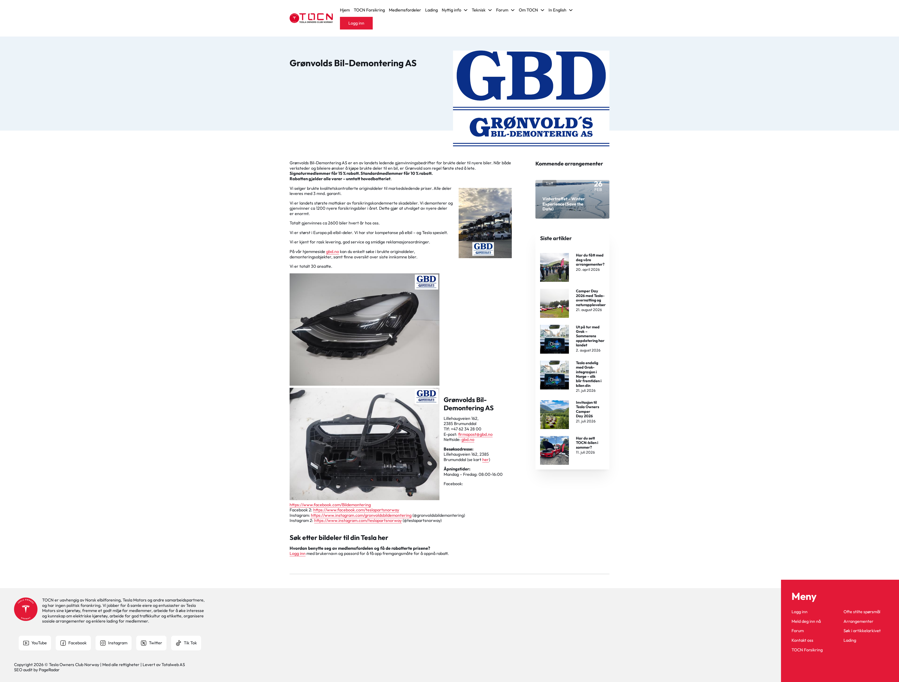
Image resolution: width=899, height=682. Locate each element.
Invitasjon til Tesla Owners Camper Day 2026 (587, 409)
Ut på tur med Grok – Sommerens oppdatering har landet (590, 336)
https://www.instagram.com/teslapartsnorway (358, 520)
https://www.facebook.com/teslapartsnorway (356, 510)
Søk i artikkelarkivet (862, 630)
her (485, 459)
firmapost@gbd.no (475, 434)
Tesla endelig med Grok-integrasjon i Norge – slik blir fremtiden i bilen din (588, 374)
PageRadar (49, 669)
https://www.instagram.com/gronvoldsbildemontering (361, 515)
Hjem (345, 10)
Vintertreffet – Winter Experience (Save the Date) (563, 204)
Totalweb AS (173, 664)
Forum (798, 630)
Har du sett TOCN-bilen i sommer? (587, 443)
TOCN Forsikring (369, 10)
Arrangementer (858, 621)
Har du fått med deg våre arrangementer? (590, 260)
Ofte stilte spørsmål (862, 611)
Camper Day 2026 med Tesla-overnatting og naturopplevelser (591, 298)
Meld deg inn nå (806, 621)
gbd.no (332, 251)
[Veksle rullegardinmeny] (466, 10)
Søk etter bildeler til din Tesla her (339, 537)
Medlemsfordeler (405, 10)
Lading (431, 10)
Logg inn (356, 23)
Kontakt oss (802, 640)
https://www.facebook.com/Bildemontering (330, 504)
